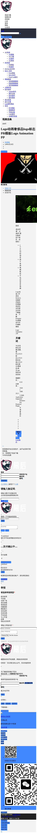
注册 (16, 484)
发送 (6, 501)
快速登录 (4, 480)
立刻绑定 (4, 579)
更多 (6, 106)
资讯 (6, 23)
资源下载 (8, 15)
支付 (2, 572)
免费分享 (8, 17)
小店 (6, 21)
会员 (7, 27)
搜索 (2, 521)
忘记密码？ (5, 484)
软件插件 (8, 89)
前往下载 (4, 151)
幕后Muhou (16, 814)
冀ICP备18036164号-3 (9, 816)
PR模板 (7, 142)
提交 (2, 638)
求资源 (7, 19)
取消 (2, 501)
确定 (2, 581)
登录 (2, 37)
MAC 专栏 (8, 71)
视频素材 (8, 79)
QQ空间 (14, 703)
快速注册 (8, 37)
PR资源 (7, 63)
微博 (2, 703)
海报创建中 (4, 711)
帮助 (6, 25)
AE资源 (7, 52)
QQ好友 (8, 703)
